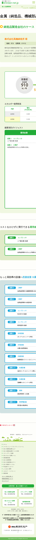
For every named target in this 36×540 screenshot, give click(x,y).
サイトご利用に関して (7, 476)
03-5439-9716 (28, 504)
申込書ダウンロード (8, 466)
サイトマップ (5, 481)
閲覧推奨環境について (7, 478)
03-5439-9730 (11, 504)
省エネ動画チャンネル (8, 464)
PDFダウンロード (7, 425)
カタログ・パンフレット (9, 471)
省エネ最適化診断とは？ (9, 449)
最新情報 (5, 473)
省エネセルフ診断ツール (9, 455)
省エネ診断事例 (7, 460)
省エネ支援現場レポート (9, 462)
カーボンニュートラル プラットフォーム (13, 446)
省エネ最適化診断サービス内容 (11, 451)
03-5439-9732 (11, 494)
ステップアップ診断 (8, 453)
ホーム (5, 444)
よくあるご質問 (7, 469)
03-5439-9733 (28, 494)
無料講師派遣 (6, 457)
